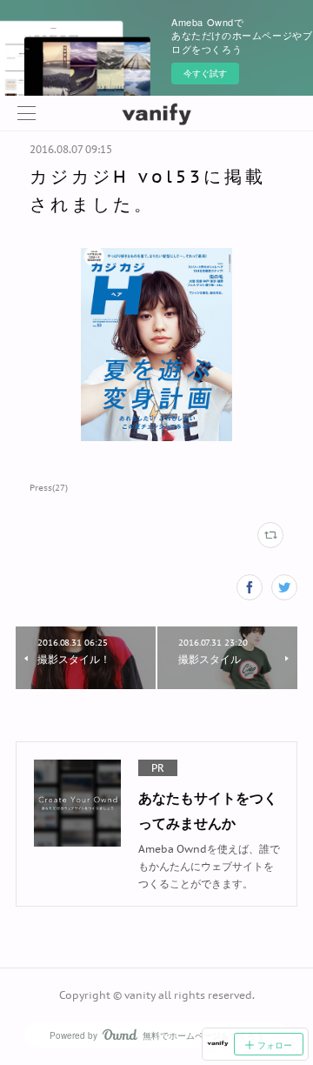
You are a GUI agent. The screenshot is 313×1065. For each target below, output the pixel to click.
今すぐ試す (205, 73)
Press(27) (49, 487)
